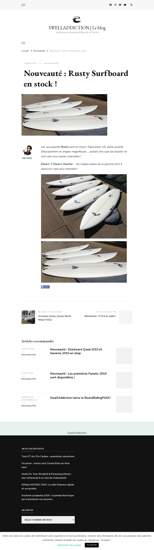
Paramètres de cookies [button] (69, 544)
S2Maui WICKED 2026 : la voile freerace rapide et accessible (48, 486)
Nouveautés (51, 63)
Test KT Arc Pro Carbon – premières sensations (48, 456)
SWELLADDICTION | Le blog (77, 28)
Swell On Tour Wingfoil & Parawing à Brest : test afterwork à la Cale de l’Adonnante (47, 476)
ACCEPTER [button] (92, 545)
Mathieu (27, 158)
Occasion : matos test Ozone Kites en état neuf (46, 465)
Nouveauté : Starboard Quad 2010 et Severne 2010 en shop (76, 351)
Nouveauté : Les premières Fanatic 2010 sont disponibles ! (78, 375)
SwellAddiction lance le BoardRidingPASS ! (80, 398)
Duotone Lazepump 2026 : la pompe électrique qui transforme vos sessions (48, 497)
